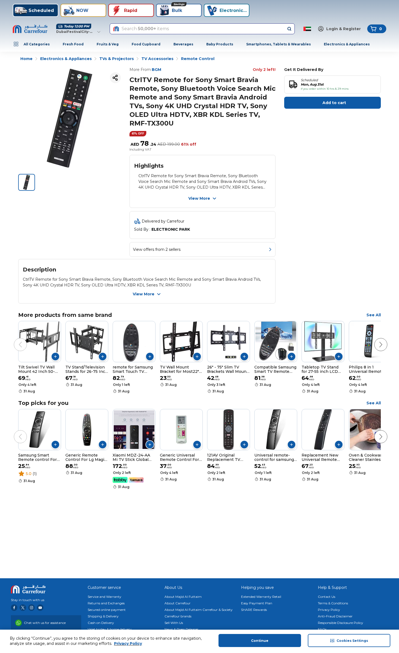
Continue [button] (259, 641)
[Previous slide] (15, 339)
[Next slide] (375, 339)
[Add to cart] (55, 356)
